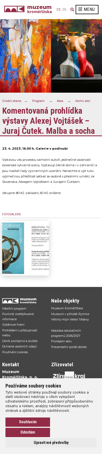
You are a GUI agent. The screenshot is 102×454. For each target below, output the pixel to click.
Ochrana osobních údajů (19, 346)
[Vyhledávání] (72, 9)
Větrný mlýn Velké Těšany (70, 319)
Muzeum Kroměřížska (67, 308)
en (64, 9)
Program (38, 100)
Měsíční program (14, 308)
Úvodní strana (11, 100)
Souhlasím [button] (28, 422)
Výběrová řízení (13, 324)
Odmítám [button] (27, 432)
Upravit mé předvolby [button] (51, 442)
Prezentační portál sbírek (69, 347)
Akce (60, 100)
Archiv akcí (82, 100)
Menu (89, 9)
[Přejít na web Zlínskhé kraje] (73, 376)
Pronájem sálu (61, 341)
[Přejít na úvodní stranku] (24, 301)
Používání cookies (15, 352)
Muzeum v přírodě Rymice (70, 314)
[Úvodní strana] (15, 9)
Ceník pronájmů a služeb (20, 341)
